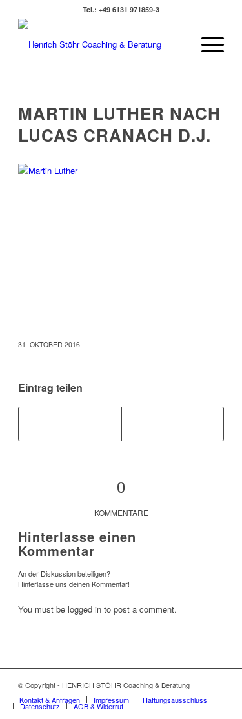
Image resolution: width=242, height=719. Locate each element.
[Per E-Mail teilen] (172, 424)
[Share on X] (70, 424)
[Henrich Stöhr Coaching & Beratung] (100, 44)
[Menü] (206, 44)
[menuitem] (206, 44)
